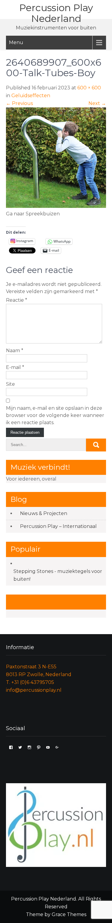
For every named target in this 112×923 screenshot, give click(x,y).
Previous (19, 103)
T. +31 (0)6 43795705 (30, 682)
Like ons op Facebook (48, 602)
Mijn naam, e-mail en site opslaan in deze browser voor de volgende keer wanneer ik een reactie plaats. (55, 415)
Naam (14, 350)
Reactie (16, 300)
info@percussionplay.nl (34, 690)
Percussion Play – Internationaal (58, 526)
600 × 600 (89, 88)
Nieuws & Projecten (43, 513)
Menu (16, 42)
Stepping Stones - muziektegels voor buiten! (57, 575)
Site (10, 384)
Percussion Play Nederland (56, 13)
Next (97, 103)
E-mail (15, 367)
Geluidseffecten (30, 95)
